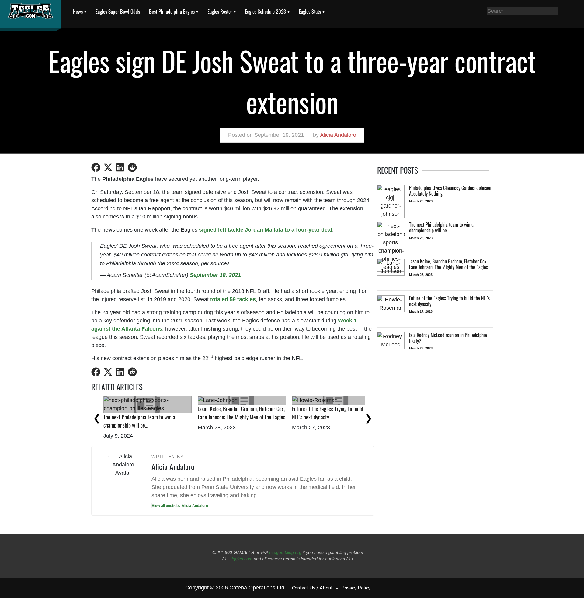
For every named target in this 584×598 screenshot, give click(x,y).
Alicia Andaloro (338, 135)
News (78, 11)
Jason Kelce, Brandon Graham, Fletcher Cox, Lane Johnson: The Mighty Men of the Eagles (241, 413)
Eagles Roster (219, 11)
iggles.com (242, 558)
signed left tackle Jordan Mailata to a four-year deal (265, 230)
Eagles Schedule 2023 (265, 11)
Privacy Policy (355, 587)
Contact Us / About (312, 587)
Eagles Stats (310, 11)
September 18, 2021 (215, 275)
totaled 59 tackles (233, 299)
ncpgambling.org (285, 552)
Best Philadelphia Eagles (172, 11)
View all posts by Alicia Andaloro (180, 505)
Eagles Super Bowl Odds (118, 11)
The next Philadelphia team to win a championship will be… (139, 421)
